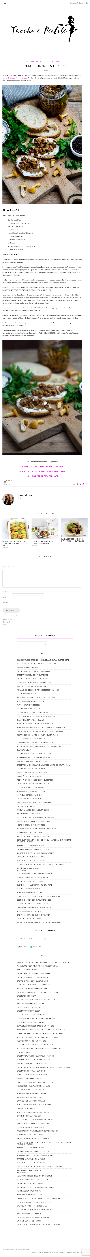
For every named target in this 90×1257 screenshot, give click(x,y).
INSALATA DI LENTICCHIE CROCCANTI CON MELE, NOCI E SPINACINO (41, 727)
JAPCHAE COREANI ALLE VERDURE (29, 889)
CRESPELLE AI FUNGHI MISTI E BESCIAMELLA (32, 904)
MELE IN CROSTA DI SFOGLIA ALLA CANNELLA (33, 836)
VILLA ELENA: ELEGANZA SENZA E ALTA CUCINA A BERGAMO (38, 922)
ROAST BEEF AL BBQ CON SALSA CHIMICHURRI (33, 757)
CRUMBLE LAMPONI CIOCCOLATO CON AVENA (34, 849)
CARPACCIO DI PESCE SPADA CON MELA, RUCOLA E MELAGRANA (40, 731)
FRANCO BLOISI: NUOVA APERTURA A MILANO (33, 784)
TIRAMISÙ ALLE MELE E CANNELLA (29, 776)
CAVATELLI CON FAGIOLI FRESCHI (29, 919)
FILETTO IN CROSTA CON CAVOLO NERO (31, 739)
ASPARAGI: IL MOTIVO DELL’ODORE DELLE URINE (34, 802)
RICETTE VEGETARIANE (54, 61)
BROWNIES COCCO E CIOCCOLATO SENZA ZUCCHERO (36, 697)
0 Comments (6, 484)
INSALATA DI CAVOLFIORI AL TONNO (30, 892)
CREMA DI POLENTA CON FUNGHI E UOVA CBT (33, 915)
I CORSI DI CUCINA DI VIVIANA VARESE (31, 825)
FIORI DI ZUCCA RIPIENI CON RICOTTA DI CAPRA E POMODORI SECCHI (15, 543)
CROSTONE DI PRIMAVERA (26, 694)
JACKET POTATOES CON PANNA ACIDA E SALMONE (35, 817)
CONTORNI (40, 61)
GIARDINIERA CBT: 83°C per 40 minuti (30, 720)
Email (4, 597)
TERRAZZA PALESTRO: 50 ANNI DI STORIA (32, 772)
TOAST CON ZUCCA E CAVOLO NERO (30, 832)
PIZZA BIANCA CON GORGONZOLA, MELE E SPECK (35, 780)
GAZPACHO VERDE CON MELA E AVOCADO (32, 679)
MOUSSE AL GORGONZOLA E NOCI (29, 795)
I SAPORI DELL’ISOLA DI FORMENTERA (30, 787)
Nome (5, 592)
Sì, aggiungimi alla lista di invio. (7, 622)
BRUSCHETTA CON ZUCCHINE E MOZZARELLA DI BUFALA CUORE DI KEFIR (43, 660)
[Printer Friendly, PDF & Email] (8, 481)
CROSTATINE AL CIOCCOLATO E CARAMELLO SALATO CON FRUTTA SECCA (43, 765)
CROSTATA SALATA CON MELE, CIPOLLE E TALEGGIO (35, 754)
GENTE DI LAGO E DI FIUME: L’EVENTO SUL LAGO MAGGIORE (38, 896)
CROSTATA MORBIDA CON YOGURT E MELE (32, 675)
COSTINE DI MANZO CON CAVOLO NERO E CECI (34, 900)
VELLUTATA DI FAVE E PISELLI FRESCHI (30, 701)
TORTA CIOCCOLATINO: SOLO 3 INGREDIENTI (33, 877)
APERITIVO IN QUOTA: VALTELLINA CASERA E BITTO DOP (37, 829)
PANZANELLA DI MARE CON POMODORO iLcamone (42, 542)
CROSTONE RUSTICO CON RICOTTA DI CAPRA (33, 671)
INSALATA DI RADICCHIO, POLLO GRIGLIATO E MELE (35, 853)
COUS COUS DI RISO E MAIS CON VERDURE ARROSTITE (36, 716)
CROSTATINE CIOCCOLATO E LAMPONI (31, 769)
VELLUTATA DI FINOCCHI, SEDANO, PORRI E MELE (34, 874)
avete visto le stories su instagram (15, 78)
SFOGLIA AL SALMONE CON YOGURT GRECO (33, 810)
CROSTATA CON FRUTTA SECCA (28, 709)
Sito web (5, 602)
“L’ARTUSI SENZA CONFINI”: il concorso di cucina (33, 821)
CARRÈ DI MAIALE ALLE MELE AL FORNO (31, 857)
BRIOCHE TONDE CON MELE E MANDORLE (32, 686)
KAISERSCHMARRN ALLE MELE (27, 667)
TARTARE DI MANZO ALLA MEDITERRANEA (32, 761)
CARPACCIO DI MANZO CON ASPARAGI (31, 799)
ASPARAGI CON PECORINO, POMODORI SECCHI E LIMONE (38, 690)
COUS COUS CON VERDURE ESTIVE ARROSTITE (34, 682)
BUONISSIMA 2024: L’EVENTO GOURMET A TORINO (35, 885)
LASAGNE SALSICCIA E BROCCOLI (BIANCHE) (32, 712)
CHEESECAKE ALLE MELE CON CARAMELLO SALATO (35, 907)
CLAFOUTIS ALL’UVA (24, 750)
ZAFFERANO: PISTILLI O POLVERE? (29, 814)
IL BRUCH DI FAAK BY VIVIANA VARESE (30, 846)
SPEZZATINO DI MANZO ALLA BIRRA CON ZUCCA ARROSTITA (39, 746)
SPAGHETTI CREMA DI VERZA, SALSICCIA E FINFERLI (42, 466)
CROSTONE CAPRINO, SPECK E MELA (30, 881)
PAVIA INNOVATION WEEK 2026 (28, 705)
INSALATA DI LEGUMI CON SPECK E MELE (31, 791)
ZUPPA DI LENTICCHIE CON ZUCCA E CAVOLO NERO (35, 724)
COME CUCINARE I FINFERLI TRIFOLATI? (42, 476)
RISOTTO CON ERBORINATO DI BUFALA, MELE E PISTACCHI (38, 735)
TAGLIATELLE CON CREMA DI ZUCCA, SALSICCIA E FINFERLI (42, 471)
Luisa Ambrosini (25, 495)
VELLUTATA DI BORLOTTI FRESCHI (29, 911)
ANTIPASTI (31, 61)
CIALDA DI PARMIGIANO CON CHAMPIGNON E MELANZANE (72, 540)
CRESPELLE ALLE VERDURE (26, 806)
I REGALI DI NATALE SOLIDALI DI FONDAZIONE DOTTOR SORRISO (40, 864)
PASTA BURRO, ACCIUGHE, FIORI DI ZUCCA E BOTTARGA (37, 664)
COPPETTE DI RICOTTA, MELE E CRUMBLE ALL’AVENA (35, 742)
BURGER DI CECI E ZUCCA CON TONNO (31, 861)
